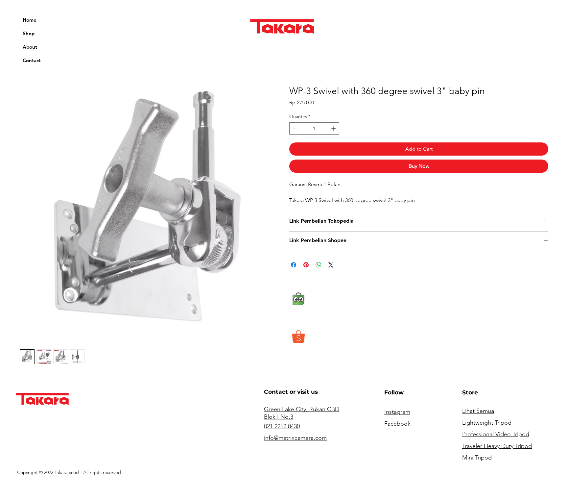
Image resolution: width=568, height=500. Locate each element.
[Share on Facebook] (293, 265)
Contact (32, 60)
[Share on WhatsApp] (318, 265)
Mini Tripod (477, 457)
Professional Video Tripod (495, 434)
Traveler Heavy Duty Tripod (497, 446)
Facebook (397, 423)
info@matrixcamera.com (295, 437)
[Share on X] (331, 265)
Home (29, 20)
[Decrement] (294, 128)
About (30, 47)
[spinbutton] (314, 128)
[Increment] (334, 128)
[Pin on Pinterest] (306, 265)
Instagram (397, 411)
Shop (29, 33)
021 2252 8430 (282, 426)
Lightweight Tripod (486, 422)
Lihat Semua (478, 410)
